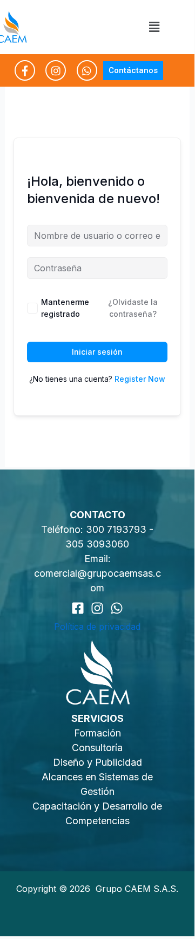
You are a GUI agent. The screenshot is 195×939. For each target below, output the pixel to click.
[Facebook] (77, 608)
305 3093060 (97, 544)
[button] (154, 27)
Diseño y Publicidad (97, 762)
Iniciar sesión (97, 351)
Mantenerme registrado (65, 307)
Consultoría (97, 747)
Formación (97, 733)
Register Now (140, 378)
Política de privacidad (97, 626)
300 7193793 (117, 529)
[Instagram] (97, 608)
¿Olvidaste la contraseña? (133, 307)
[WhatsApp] (116, 608)
